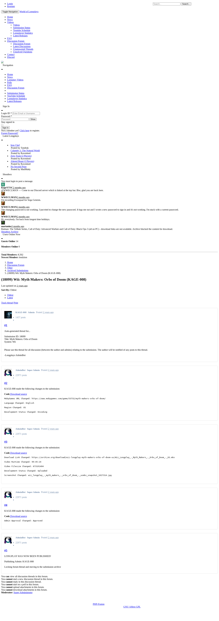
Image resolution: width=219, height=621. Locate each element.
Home (10, 17)
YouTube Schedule (16, 96)
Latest (10, 297)
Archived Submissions (17, 270)
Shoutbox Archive (9, 231)
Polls (9, 82)
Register (11, 6)
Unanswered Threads (23, 49)
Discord (11, 57)
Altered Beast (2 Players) (22, 161)
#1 (5, 325)
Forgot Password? (9, 133)
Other (10, 267)
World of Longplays (29, 11)
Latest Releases (20, 35)
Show (33, 119)
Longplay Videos (15, 80)
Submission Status (21, 27)
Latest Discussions (22, 46)
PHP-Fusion (98, 604)
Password (6, 116)
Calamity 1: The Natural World (25, 150)
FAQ (9, 38)
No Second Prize (19, 166)
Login (10, 3)
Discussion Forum (15, 41)
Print (16, 302)
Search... (186, 4)
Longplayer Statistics (23, 33)
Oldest (10, 295)
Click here (24, 130)
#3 (5, 441)
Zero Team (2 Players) (21, 156)
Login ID (6, 113)
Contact (10, 54)
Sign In (5, 128)
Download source (18, 394)
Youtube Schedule (21, 30)
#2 (5, 383)
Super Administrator (23, 592)
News (10, 19)
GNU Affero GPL (131, 607)
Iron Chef (15, 145)
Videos (10, 22)
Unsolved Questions (22, 51)
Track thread (7, 302)
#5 (5, 550)
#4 (5, 505)
